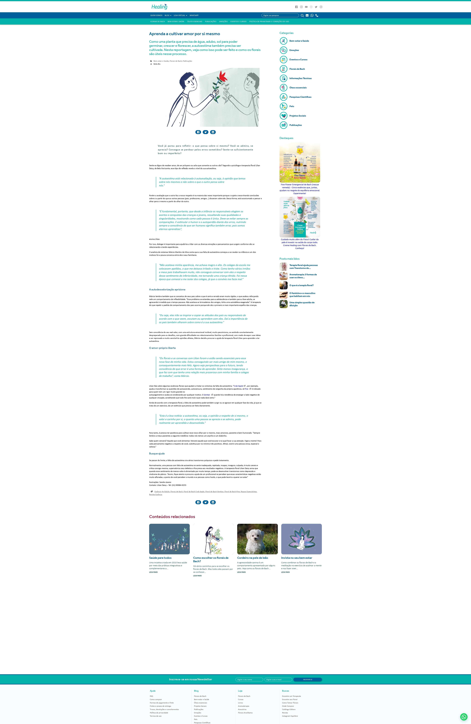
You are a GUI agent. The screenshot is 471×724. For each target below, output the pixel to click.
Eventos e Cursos (238, 21)
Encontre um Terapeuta (291, 696)
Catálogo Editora (288, 709)
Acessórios (242, 709)
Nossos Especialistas (249, 491)
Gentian (207, 395)
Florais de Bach (157, 21)
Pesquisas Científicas (202, 723)
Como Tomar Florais (290, 703)
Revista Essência (155, 494)
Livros (240, 703)
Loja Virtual (179, 15)
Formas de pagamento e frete (162, 703)
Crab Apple (238, 386)
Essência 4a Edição (162, 491)
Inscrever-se (307, 679)
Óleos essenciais (194, 21)
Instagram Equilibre (290, 716)
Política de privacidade (159, 713)
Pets (195, 719)
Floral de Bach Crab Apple (194, 491)
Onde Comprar (288, 706)
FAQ (151, 696)
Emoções (223, 21)
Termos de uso (155, 716)
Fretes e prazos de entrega (160, 706)
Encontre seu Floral (289, 699)
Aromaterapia (243, 706)
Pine (247, 389)
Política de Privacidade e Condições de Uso (269, 21)
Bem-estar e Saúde (176, 21)
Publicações (210, 21)
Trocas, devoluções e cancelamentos (164, 709)
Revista (285, 713)
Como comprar (156, 699)
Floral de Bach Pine (232, 491)
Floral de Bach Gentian (214, 491)
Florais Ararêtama (245, 713)
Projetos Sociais (200, 706)
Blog (167, 15)
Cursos (240, 699)
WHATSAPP (194, 15)
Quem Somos (156, 15)
